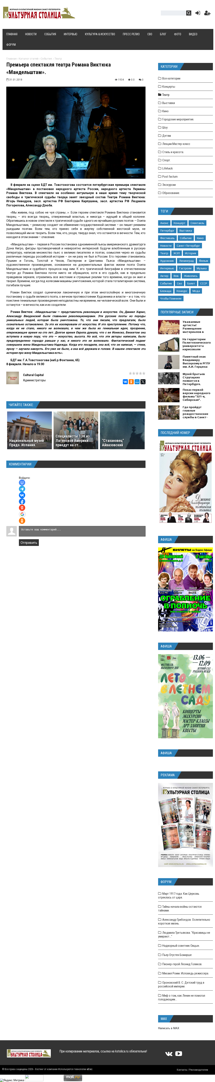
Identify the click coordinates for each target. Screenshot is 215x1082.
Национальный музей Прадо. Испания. (26, 442)
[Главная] (38, 17)
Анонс (164, 223)
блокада (165, 291)
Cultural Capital (33, 375)
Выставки (168, 103)
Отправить (29, 543)
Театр (58, 58)
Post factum (170, 176)
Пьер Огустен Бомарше (177, 955)
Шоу (165, 127)
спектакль (197, 223)
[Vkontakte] (168, 1055)
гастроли (185, 268)
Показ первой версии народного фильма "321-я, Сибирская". (196, 394)
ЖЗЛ (176, 253)
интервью (167, 268)
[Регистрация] (207, 14)
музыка (202, 268)
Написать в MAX (168, 1028)
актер (164, 275)
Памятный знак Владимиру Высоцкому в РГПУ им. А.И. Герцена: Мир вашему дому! (196, 363)
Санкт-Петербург (188, 245)
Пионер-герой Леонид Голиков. (182, 964)
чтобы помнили (170, 298)
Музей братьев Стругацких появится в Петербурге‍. (194, 379)
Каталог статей (28, 58)
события (166, 283)
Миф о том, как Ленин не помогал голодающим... (181, 997)
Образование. (171, 193)
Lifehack (167, 168)
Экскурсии (169, 185)
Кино (165, 111)
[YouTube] (178, 1055)
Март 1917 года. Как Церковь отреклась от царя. (178, 895)
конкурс (182, 291)
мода (196, 291)
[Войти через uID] (22, 482)
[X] (143, 381)
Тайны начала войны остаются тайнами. (180, 908)
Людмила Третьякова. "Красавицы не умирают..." (184, 934)
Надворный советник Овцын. (181, 946)
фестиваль (167, 238)
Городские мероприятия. (178, 119)
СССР (203, 283)
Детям (166, 136)
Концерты (168, 87)
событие (186, 238)
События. (46, 58)
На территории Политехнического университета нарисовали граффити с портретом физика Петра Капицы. (196, 349)
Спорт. (166, 160)
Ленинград (186, 260)
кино (200, 238)
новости (166, 245)
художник (167, 260)
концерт (179, 223)
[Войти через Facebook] (22, 501)
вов (176, 275)
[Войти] (197, 14)
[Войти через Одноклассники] (22, 521)
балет (191, 283)
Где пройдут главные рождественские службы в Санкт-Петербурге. (195, 413)
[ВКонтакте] (125, 381)
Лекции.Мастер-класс (176, 144)
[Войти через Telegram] (22, 489)
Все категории (171, 78)
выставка (186, 230)
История (190, 253)
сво (179, 283)
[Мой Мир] (137, 381)
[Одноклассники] (131, 381)
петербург (167, 230)
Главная (11, 58)
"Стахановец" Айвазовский (113, 442)
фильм (203, 260)
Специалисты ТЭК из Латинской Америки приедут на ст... (73, 440)
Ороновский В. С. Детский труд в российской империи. (181, 984)
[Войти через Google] (22, 514)
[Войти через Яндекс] (22, 508)
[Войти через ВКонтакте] (22, 495)
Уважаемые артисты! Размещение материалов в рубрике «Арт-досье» (193, 330)
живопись (191, 275)
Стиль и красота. (173, 152)
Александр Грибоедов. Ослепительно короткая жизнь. (184, 921)
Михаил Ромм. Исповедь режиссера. (185, 973)
